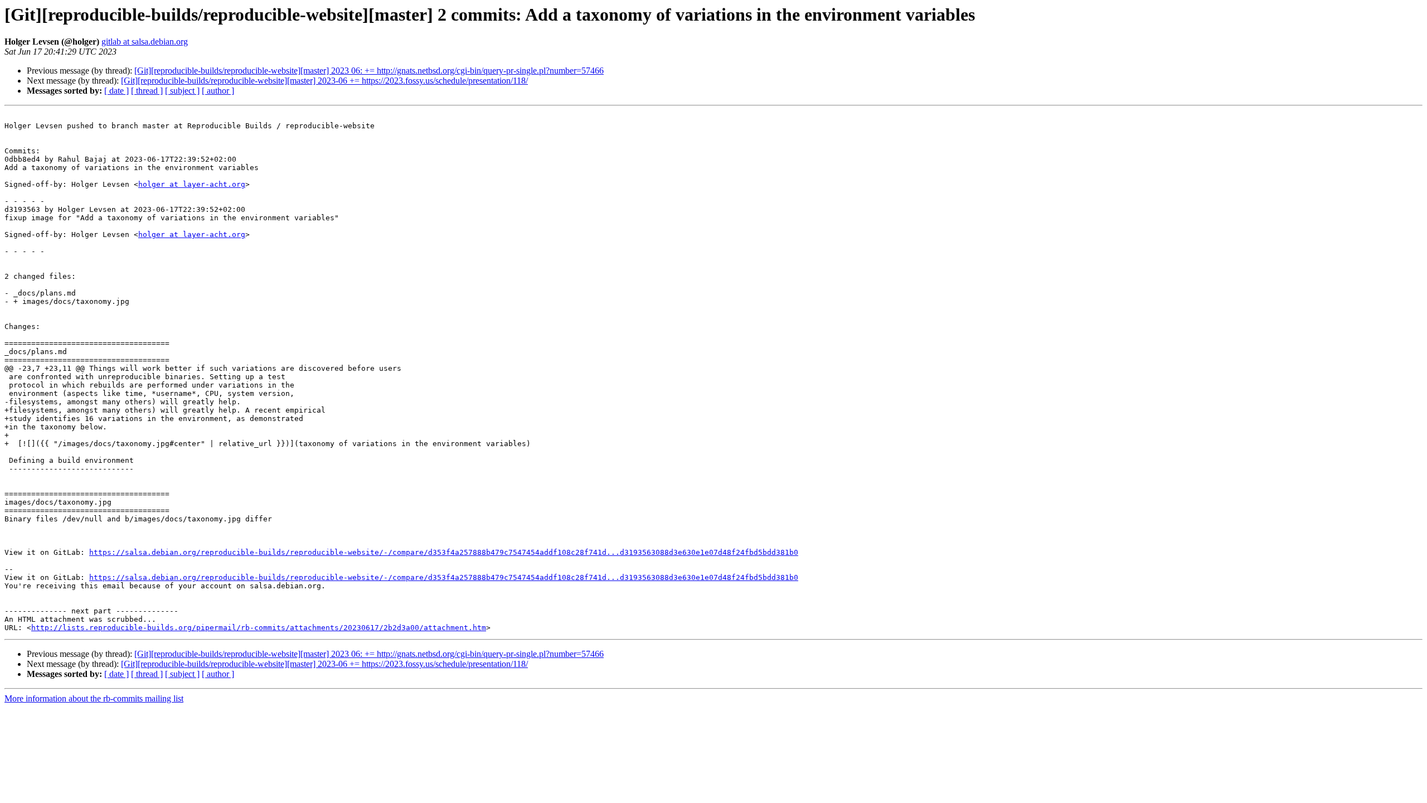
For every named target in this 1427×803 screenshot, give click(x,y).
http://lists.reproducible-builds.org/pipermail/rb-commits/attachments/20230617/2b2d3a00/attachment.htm (258, 627)
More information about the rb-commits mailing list (93, 698)
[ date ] (116, 90)
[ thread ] (147, 90)
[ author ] (218, 90)
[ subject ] (182, 90)
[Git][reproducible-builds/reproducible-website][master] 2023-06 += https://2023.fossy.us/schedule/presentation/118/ (324, 80)
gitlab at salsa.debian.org (144, 41)
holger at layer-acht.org (191, 184)
